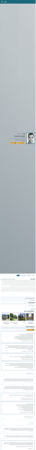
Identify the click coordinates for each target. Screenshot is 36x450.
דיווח (3, 374)
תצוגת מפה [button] (32, 308)
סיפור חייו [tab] (33, 275)
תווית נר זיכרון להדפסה (10, 279)
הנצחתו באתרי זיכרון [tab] (23, 275)
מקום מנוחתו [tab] (28, 275)
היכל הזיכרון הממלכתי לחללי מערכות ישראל (30, 323)
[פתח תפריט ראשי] (34, 1)
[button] (13, 143)
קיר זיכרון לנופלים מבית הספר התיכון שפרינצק (6, 323)
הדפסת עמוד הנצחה (3, 279)
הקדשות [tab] (18, 275)
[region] (18, 319)
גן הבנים (24, 322)
